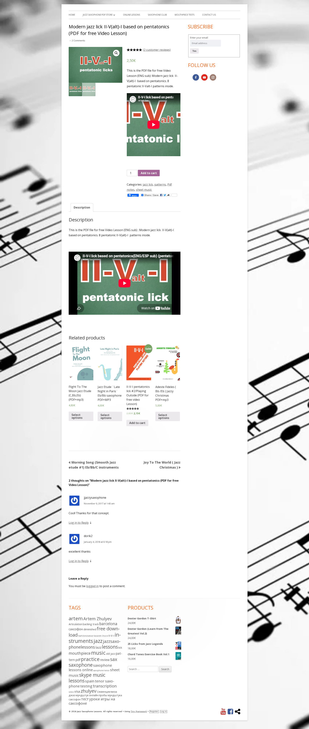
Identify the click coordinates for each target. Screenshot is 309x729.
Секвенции (104, 691)
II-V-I (111, 635)
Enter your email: (199, 37)
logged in (92, 586)
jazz (98, 640)
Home (72, 14)
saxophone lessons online (90, 667)
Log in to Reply (79, 523)
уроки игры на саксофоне (92, 701)
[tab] (82, 207)
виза (114, 691)
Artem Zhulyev (97, 619)
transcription (105, 686)
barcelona (108, 623)
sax (113, 659)
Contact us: (209, 14)
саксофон (75, 699)
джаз (72, 695)
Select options (77, 416)
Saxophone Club (157, 14)
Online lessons (131, 14)
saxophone (81, 664)
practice (90, 659)
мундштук (82, 695)
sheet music (144, 190)
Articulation (75, 624)
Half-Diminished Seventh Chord (93, 636)
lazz (98, 647)
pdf (77, 660)
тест (85, 699)
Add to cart (149, 173)
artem (76, 618)
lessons (110, 646)
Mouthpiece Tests (184, 14)
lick (120, 647)
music (98, 652)
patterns (160, 184)
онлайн (93, 695)
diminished (90, 629)
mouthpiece (80, 653)
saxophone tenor (101, 670)
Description (82, 207)
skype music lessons (87, 678)
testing (86, 686)
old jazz (110, 653)
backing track (91, 624)
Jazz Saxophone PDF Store (97, 14)
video (71, 692)
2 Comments (78, 40)
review (105, 660)
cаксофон (76, 629)
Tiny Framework (139, 711)
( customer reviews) (157, 50)
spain (89, 681)
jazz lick (148, 184)
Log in (164, 711)
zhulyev (88, 691)
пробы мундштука (110, 695)
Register (154, 711)
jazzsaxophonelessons (95, 644)
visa (77, 691)
